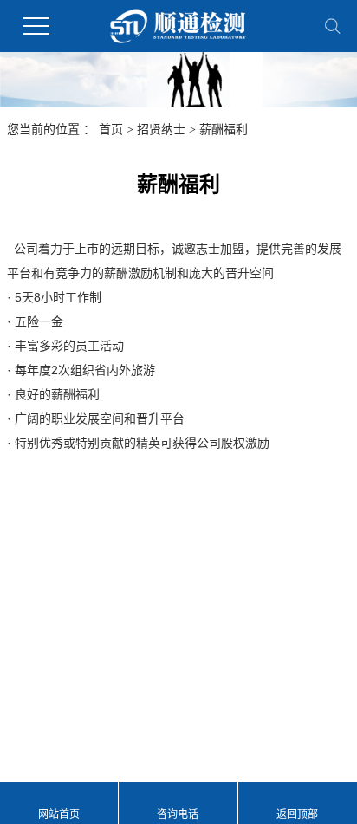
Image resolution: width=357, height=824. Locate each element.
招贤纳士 (161, 129)
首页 (111, 129)
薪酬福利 (223, 129)
